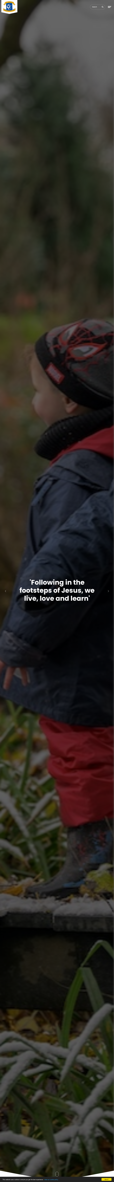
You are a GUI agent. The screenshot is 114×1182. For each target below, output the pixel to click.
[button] (5, 591)
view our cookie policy (51, 1179)
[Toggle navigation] (109, 7)
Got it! (106, 1179)
